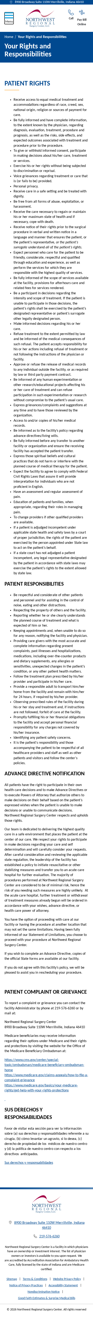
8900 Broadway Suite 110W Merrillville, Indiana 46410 (49, 2)
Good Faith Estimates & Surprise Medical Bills (46, 1298)
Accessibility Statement (63, 1285)
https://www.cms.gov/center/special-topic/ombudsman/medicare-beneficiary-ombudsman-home (44, 1065)
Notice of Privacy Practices (26, 1285)
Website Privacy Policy (67, 1279)
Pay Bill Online (81, 22)
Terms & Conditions (35, 1279)
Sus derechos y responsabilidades (29, 1163)
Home (9, 37)
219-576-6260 (49, 1236)
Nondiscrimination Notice (44, 1292)
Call (71, 18)
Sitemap (12, 1279)
